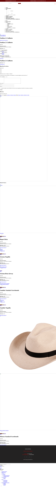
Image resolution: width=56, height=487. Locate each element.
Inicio (7, 7)
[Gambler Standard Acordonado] (28, 283)
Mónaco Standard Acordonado (4, 430)
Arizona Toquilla (2, 250)
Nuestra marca (8, 8)
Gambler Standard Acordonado (4, 284)
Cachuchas (8, 27)
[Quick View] (0, 184)
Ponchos (5, 484)
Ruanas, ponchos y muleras (5, 482)
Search (1, 464)
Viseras (5, 478)
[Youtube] (31, 457)
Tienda (7, 9)
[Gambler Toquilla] (28, 301)
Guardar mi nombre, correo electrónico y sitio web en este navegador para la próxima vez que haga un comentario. (17, 88)
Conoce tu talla (8, 17)
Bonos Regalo (4, 472)
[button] (4, 40)
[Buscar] (19, 3)
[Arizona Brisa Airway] (28, 266)
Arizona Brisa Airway (3, 267)
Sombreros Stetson (4, 471)
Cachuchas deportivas (7, 475)
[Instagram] (25, 457)
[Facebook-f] (28, 457)
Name (1, 84)
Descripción (1, 58)
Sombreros (8, 23)
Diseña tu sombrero (9, 16)
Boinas (8, 24)
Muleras (5, 483)
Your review (2, 83)
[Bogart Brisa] (28, 209)
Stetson (7, 15)
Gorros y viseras (9, 26)
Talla (1, 53)
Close (1, 466)
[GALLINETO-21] (3, 35)
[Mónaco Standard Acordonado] (28, 373)
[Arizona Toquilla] (28, 249)
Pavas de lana (5, 480)
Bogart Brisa (2, 233)
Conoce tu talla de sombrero (28, 451)
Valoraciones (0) (2, 64)
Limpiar (3, 54)
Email (1, 86)
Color (1, 51)
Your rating (1, 76)
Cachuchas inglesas (6, 476)
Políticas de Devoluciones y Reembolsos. (13, 19)
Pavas (8, 25)
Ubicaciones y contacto (10, 18)
